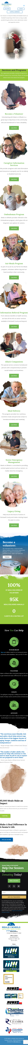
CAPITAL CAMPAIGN (15, 11)
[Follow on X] (14, 886)
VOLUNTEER (7, 8)
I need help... (5, 815)
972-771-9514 (14, 945)
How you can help (6, 839)
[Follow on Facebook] (9, 886)
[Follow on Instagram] (18, 886)
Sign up (3, 652)
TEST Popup (8, 560)
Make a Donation (14, 880)
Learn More (14, 128)
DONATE (21, 8)
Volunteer (7, 557)
